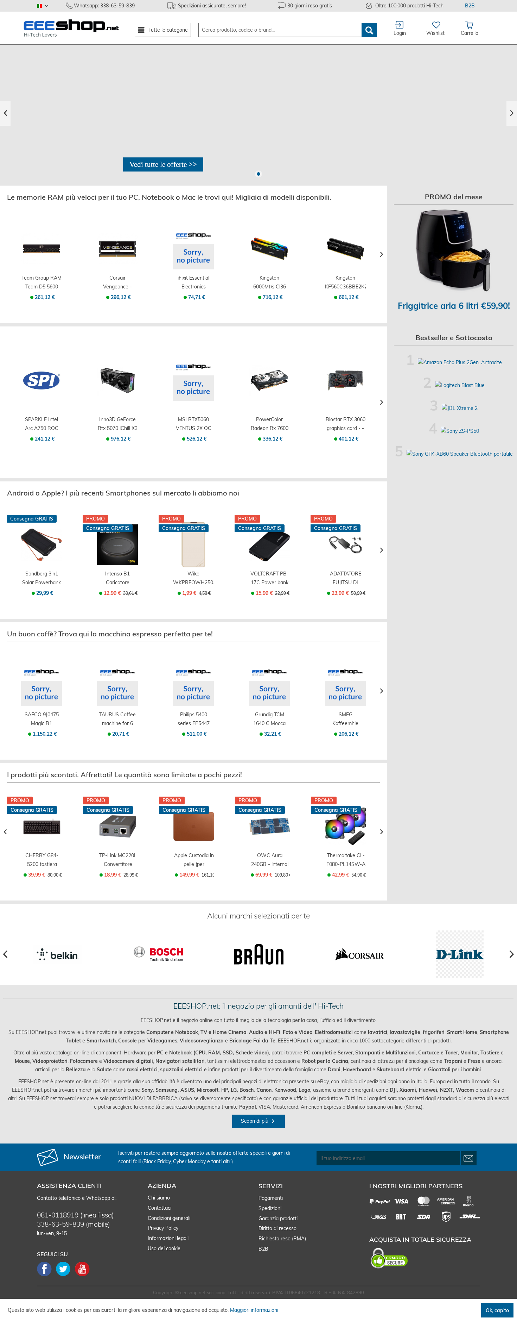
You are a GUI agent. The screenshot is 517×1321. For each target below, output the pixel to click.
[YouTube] (82, 1275)
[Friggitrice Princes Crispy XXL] (453, 250)
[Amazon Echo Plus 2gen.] (460, 362)
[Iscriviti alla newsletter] (469, 1158)
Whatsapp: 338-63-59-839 (104, 5)
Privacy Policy (163, 1228)
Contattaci (159, 1208)
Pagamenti (270, 1198)
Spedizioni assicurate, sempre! (212, 5)
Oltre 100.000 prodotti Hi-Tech (409, 5)
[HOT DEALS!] (258, 113)
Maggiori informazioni (254, 1310)
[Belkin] (57, 954)
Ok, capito (497, 1310)
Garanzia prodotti (278, 1218)
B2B (470, 5)
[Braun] (258, 954)
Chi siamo (159, 1198)
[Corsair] (359, 954)
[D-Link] (460, 954)
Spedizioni (269, 1208)
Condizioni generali (169, 1218)
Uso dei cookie (164, 1248)
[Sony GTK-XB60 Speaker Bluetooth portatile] (460, 454)
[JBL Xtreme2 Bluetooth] (460, 408)
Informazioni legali (168, 1238)
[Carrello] (41, 264)
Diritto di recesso (277, 1228)
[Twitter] (65, 1275)
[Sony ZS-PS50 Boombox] (460, 431)
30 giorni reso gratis (309, 5)
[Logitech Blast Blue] (460, 385)
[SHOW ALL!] (163, 164)
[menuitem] (163, 30)
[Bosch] (158, 954)
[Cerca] (369, 30)
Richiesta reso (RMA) (282, 1238)
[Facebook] (46, 1275)
